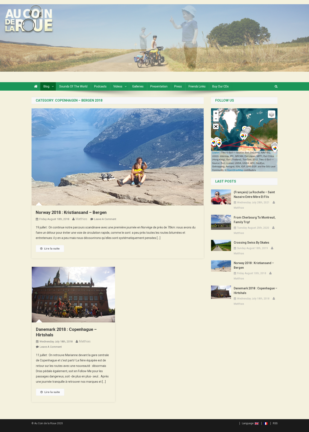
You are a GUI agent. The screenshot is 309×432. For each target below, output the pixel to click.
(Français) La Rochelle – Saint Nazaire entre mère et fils (254, 195)
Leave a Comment (105, 219)
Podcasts (100, 86)
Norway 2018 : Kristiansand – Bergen (71, 212)
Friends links (197, 86)
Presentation (159, 86)
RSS (275, 423)
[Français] (264, 423)
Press (178, 86)
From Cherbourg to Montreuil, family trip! (254, 220)
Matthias (81, 219)
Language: (248, 423)
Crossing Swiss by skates (251, 242)
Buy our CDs (220, 86)
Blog (46, 86)
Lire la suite (52, 248)
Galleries (138, 86)
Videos (117, 86)
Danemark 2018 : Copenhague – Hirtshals (255, 291)
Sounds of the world (73, 86)
